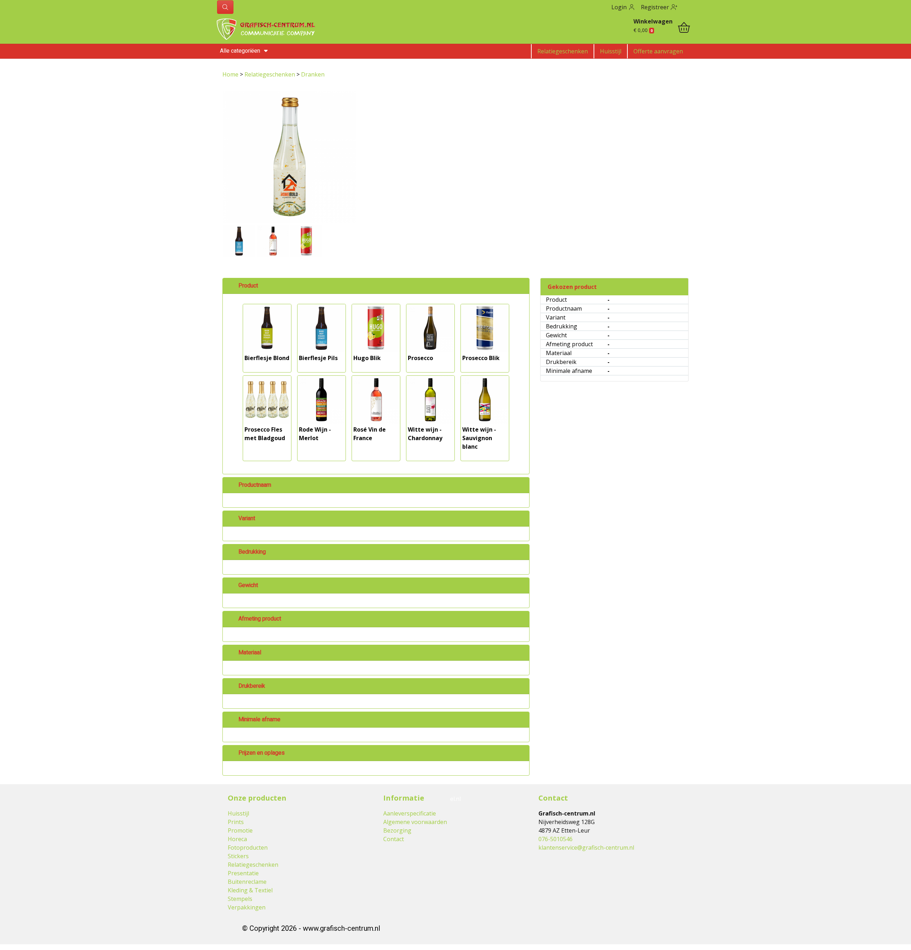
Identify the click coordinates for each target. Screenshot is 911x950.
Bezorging (397, 830)
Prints (236, 822)
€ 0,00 (643, 30)
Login (619, 7)
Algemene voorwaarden (415, 822)
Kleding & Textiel (250, 890)
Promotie (240, 830)
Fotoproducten (248, 847)
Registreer (655, 7)
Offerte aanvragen (658, 51)
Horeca (237, 839)
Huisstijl (610, 51)
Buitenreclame (247, 882)
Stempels (240, 899)
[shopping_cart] (684, 28)
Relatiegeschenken (562, 51)
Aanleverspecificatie (409, 813)
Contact (393, 839)
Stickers (238, 856)
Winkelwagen (653, 21)
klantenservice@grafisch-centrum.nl (586, 847)
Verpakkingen (246, 907)
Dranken (313, 74)
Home (231, 74)
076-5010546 (555, 839)
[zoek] (225, 7)
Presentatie (243, 873)
